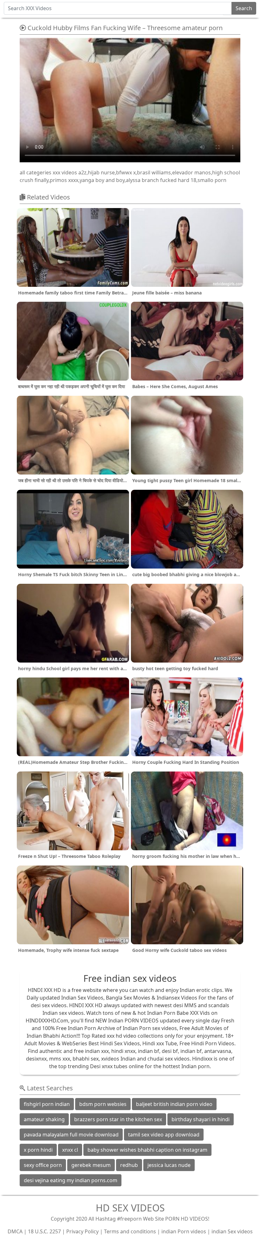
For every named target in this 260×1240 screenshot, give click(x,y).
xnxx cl (70, 1149)
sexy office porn (43, 1165)
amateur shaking (44, 1119)
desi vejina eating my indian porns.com (70, 1180)
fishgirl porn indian (47, 1104)
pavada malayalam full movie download (71, 1134)
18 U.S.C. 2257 (44, 1231)
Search (244, 8)
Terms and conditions (130, 1231)
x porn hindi (38, 1149)
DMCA (15, 1231)
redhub (129, 1165)
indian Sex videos (232, 1231)
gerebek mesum (91, 1165)
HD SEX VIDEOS (130, 1207)
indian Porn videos (183, 1231)
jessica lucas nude (169, 1165)
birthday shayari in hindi (201, 1119)
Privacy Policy (82, 1231)
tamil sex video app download (163, 1134)
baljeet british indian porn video (174, 1104)
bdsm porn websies (103, 1104)
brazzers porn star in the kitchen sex (118, 1119)
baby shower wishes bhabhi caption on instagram (147, 1149)
